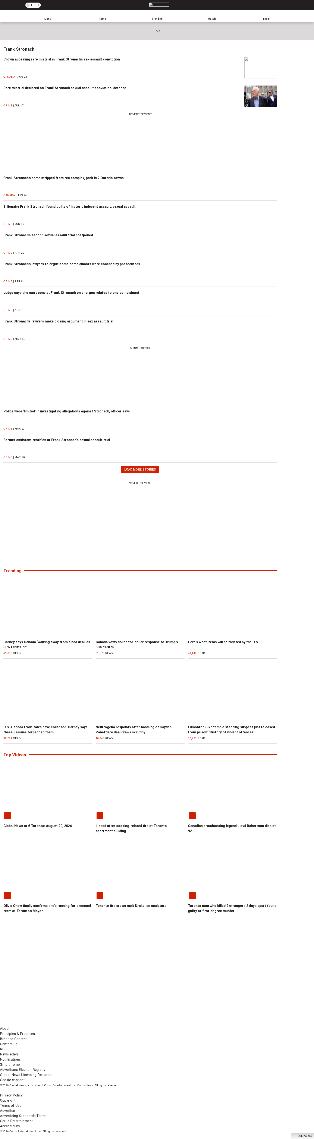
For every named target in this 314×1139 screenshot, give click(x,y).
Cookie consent (12, 1080)
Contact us (8, 1044)
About (5, 1029)
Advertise (7, 1111)
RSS (3, 1049)
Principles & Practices (17, 1034)
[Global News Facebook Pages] (32, 990)
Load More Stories (140, 470)
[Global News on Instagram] (227, 990)
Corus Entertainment (16, 1121)
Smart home (10, 1064)
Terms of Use (10, 1106)
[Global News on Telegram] (162, 1023)
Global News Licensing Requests (26, 1075)
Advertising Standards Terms (23, 1116)
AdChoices (305, 1136)
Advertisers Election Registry (23, 1070)
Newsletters (9, 1054)
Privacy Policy (11, 1095)
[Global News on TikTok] (97, 1023)
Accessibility (10, 1126)
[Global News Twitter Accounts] (97, 990)
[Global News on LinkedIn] (32, 1023)
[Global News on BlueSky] (227, 1023)
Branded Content (13, 1039)
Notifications (10, 1059)
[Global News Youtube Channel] (162, 990)
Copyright (8, 1100)
